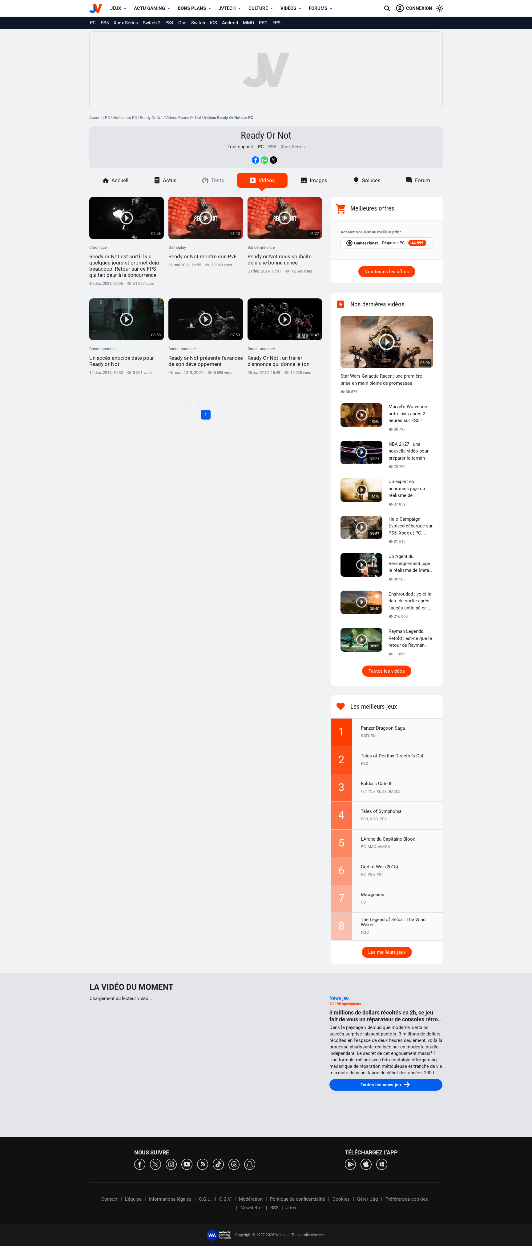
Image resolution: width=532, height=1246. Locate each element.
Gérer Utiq (367, 1199)
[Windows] (381, 1164)
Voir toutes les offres (387, 271)
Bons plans (192, 8)
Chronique (124, 261)
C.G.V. (225, 1199)
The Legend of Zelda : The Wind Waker (393, 922)
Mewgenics (372, 894)
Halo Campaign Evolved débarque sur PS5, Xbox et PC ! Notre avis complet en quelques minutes (411, 526)
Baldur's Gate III (377, 783)
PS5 (105, 23)
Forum (422, 180)
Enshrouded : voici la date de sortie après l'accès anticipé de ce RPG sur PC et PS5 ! (411, 601)
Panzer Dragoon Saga (383, 728)
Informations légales (170, 1199)
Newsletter (251, 1208)
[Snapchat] (249, 1164)
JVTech (227, 8)
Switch (198, 23)
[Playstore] (350, 1164)
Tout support (241, 147)
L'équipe (133, 1199)
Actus (169, 180)
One (182, 23)
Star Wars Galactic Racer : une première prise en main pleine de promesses (381, 379)
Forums (318, 8)
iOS (213, 23)
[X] (155, 1164)
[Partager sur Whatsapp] (264, 160)
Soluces (371, 180)
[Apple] (366, 1164)
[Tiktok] (218, 1164)
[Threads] (234, 1164)
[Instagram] (171, 1164)
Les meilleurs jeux (386, 952)
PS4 (169, 23)
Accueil (95, 117)
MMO (248, 23)
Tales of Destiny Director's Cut (392, 756)
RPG (263, 23)
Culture (258, 8)
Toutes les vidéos (387, 671)
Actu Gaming (149, 8)
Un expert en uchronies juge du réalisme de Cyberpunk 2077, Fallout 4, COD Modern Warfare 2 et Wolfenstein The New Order (411, 489)
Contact (109, 1199)
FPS (276, 23)
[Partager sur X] (273, 160)
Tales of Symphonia (381, 811)
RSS (274, 1208)
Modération (251, 1199)
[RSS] (202, 1164)
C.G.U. (205, 1199)
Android (230, 23)
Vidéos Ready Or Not (183, 117)
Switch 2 (151, 23)
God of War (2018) (379, 867)
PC (93, 23)
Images (318, 180)
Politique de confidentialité (297, 1199)
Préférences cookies (406, 1199)
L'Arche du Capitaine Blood (388, 839)
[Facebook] (139, 1164)
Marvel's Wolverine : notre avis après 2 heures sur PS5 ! (409, 413)
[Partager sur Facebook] (255, 160)
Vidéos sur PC (125, 117)
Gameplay (202, 252)
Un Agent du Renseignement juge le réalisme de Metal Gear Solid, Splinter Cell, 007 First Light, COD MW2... (409, 564)
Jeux (115, 8)
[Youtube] (186, 1164)
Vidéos (288, 8)
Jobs (291, 1208)
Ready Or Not (151, 117)
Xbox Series (126, 23)
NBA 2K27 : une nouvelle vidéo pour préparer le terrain (409, 451)
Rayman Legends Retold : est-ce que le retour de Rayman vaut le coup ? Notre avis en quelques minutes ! (410, 639)
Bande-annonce (280, 255)
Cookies (341, 1199)
